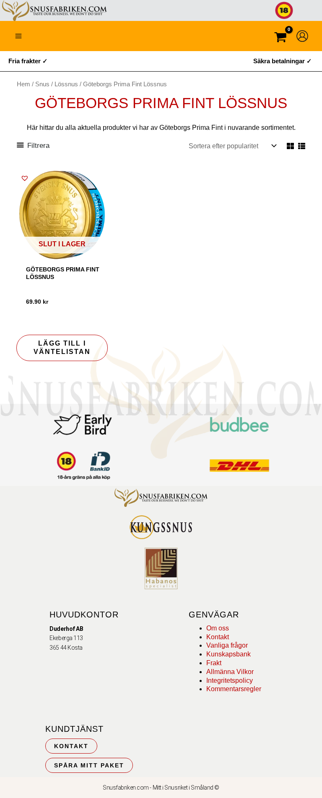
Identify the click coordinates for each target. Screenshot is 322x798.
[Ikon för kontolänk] (302, 36)
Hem (23, 84)
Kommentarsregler (233, 688)
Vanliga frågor (227, 645)
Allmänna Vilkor (230, 671)
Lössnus (66, 84)
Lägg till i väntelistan (62, 348)
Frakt (213, 662)
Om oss (217, 628)
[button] (25, 178)
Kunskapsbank (228, 654)
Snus (42, 84)
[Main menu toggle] (18, 36)
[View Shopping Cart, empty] (280, 38)
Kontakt (217, 636)
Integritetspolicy (229, 680)
